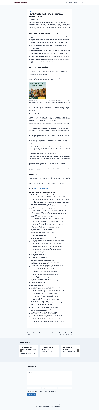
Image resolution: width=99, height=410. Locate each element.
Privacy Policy (81, 2)
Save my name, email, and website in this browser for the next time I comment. (44, 391)
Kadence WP (63, 404)
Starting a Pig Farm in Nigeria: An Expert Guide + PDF (28, 349)
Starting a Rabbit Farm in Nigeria (42, 188)
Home (67, 2)
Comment (30, 372)
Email (44, 388)
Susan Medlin (32, 19)
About (70, 2)
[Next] (78, 350)
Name (29, 388)
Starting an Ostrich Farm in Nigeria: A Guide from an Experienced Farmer (62, 332)
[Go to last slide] (21, 350)
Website (60, 388)
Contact (75, 2)
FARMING (30, 11)
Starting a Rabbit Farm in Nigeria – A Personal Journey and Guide (37, 332)
